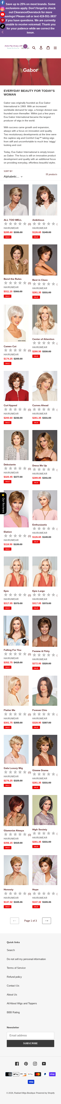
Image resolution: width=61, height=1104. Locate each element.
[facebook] (2, 2)
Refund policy (14, 976)
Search (11, 950)
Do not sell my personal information (26, 959)
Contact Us (13, 985)
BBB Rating (13, 1012)
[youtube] (2, 14)
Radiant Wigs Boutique (24, 1093)
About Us (12, 994)
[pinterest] (2, 20)
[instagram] (2, 8)
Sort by (8, 171)
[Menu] (55, 47)
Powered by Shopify (45, 1093)
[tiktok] (2, 26)
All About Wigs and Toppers (22, 1003)
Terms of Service (16, 967)
